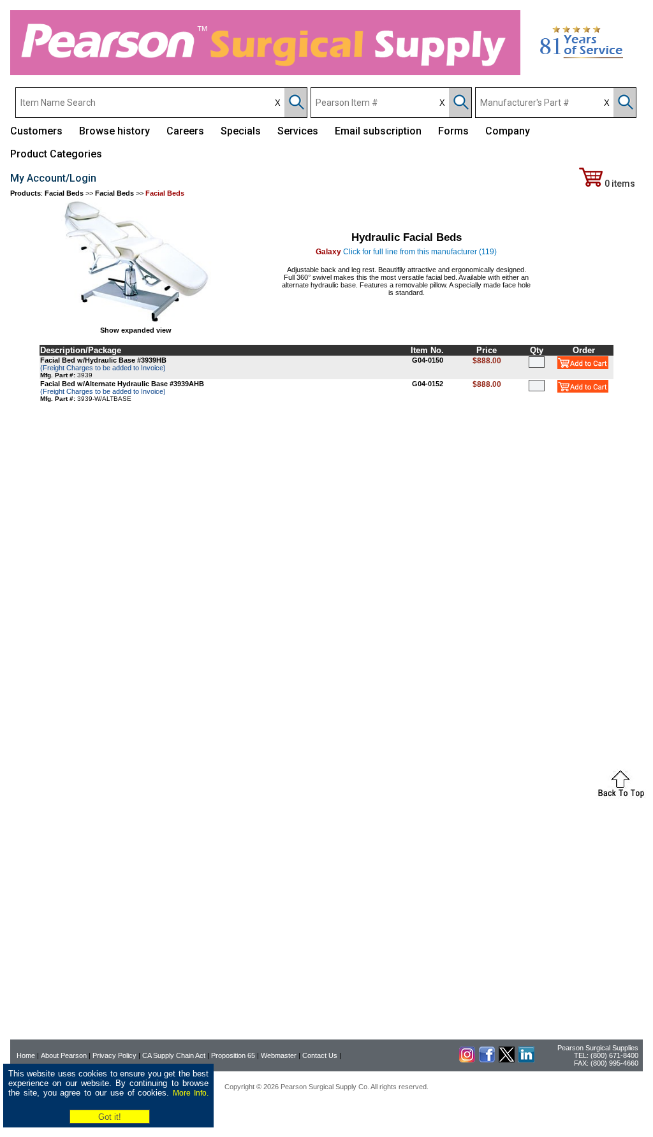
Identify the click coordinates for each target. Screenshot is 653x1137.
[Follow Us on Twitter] (507, 1060)
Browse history (114, 131)
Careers (185, 131)
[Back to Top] (621, 796)
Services (297, 131)
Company (507, 131)
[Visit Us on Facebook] (487, 1060)
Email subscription (378, 131)
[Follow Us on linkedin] (526, 1060)
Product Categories (56, 154)
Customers (36, 131)
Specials (241, 131)
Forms (453, 131)
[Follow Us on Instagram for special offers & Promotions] (467, 1060)
